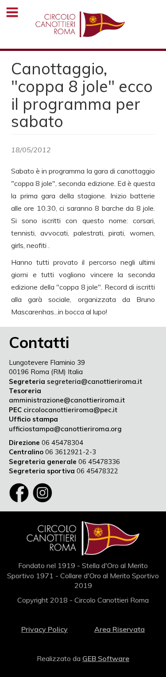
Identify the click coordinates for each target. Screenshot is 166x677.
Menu (12, 12)
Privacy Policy (44, 629)
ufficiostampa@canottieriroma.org (65, 429)
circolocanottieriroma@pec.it (70, 410)
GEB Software (105, 658)
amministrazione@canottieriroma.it (67, 400)
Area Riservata (119, 629)
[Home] (80, 24)
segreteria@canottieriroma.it (94, 381)
